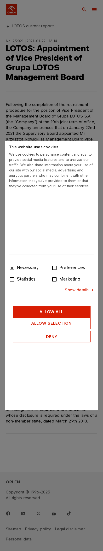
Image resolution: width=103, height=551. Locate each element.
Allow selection (51, 323)
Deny (51, 336)
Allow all (51, 311)
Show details (77, 289)
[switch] (55, 267)
